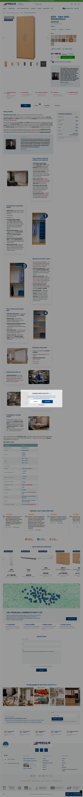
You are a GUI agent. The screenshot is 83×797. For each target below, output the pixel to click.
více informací (41, 404)
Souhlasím (47, 401)
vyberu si (36, 401)
